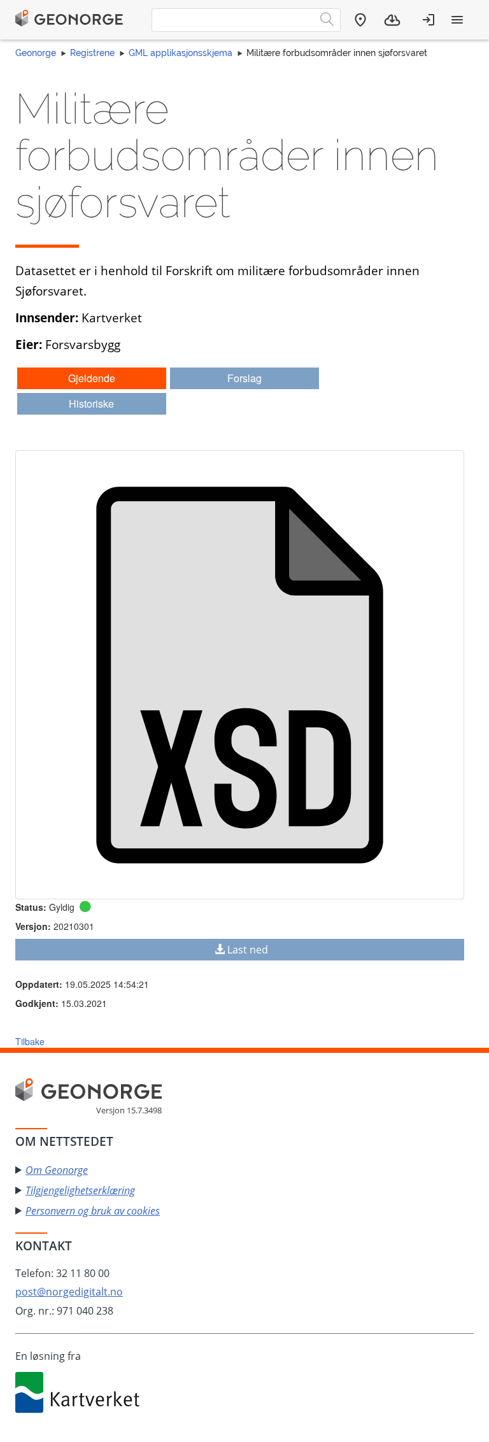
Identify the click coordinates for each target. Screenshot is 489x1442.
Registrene (92, 53)
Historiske (91, 403)
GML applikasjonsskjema (180, 53)
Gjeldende (91, 378)
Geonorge (35, 53)
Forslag (244, 378)
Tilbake (30, 1041)
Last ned (247, 950)
